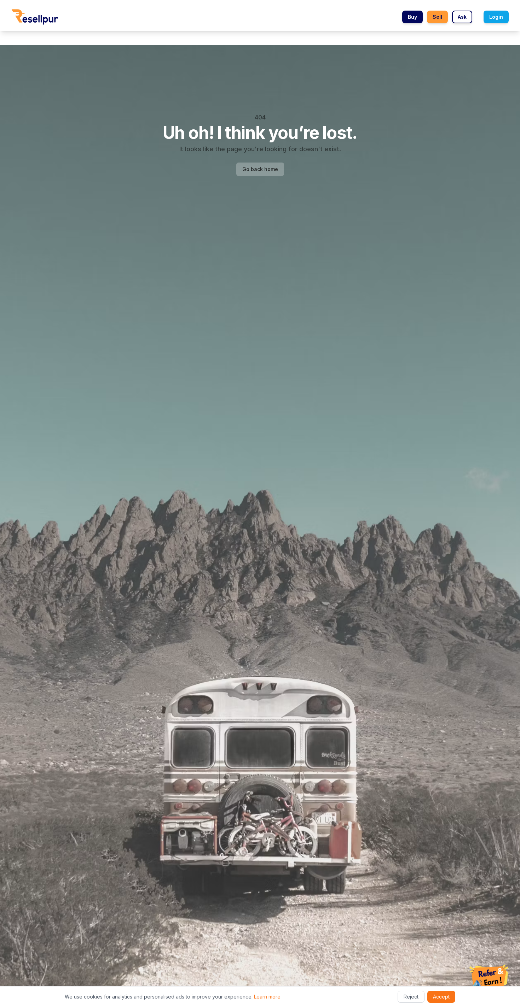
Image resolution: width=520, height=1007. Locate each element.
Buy (412, 17)
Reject (411, 997)
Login (496, 17)
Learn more (267, 997)
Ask (462, 17)
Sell (437, 17)
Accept (441, 997)
